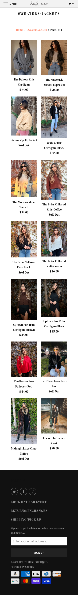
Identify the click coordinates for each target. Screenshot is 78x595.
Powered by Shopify (22, 567)
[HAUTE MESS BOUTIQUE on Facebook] (24, 491)
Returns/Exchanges (29, 510)
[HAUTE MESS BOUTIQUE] (39, 3)
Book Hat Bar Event (29, 502)
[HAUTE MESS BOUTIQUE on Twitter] (15, 491)
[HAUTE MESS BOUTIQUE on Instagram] (33, 491)
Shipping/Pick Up (26, 519)
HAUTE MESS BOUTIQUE (33, 562)
